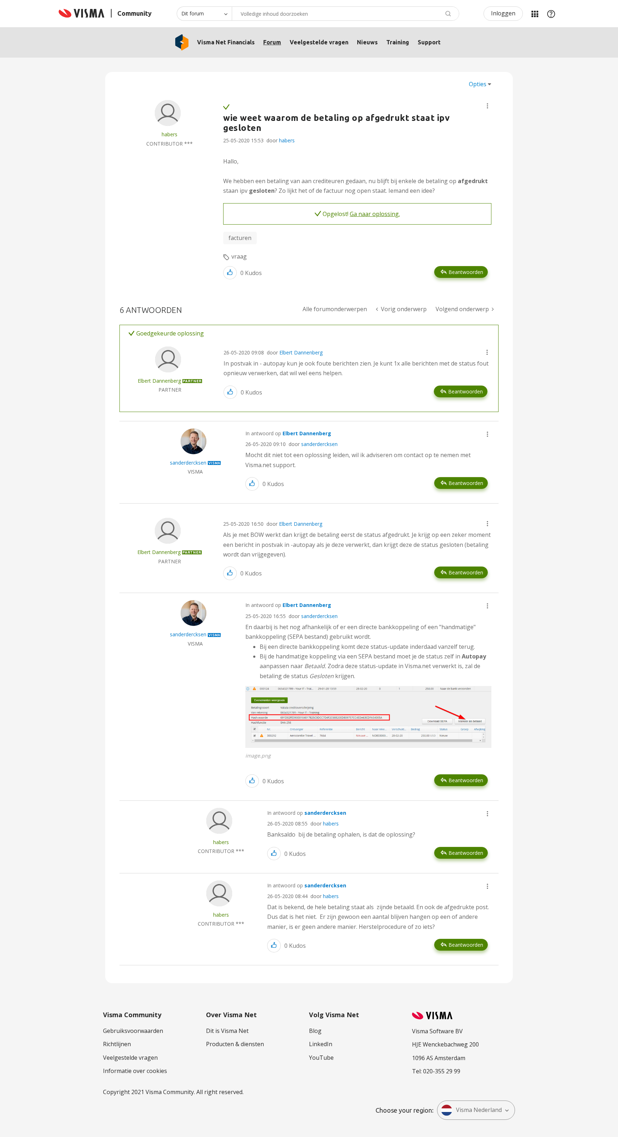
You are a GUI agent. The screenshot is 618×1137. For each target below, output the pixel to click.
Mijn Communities (534, 13)
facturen (240, 238)
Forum (272, 42)
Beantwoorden (465, 272)
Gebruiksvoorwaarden (133, 1031)
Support (429, 42)
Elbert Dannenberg (301, 352)
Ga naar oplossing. (375, 214)
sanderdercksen (319, 444)
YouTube (321, 1058)
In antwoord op (288, 433)
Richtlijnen (117, 1044)
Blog (315, 1031)
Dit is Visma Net (227, 1031)
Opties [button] (477, 84)
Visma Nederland (479, 1110)
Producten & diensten (235, 1044)
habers (287, 140)
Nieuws (367, 42)
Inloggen (503, 13)
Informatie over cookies (135, 1071)
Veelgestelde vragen (319, 42)
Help (551, 13)
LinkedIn (320, 1044)
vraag (239, 256)
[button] (487, 106)
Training (397, 42)
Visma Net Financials (226, 42)
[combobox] (345, 13)
